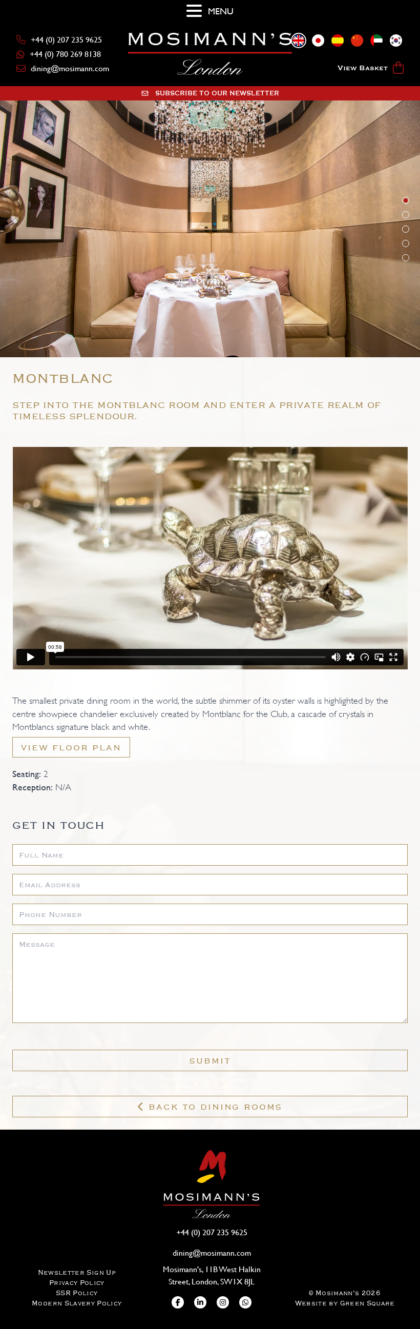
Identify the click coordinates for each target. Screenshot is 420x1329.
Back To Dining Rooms (214, 1106)
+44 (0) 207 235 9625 (66, 40)
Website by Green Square (345, 1303)
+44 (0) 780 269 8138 (65, 54)
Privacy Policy (76, 1282)
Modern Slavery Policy (76, 1303)
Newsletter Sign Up (77, 1272)
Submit (209, 1060)
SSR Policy (77, 1293)
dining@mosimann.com (70, 68)
